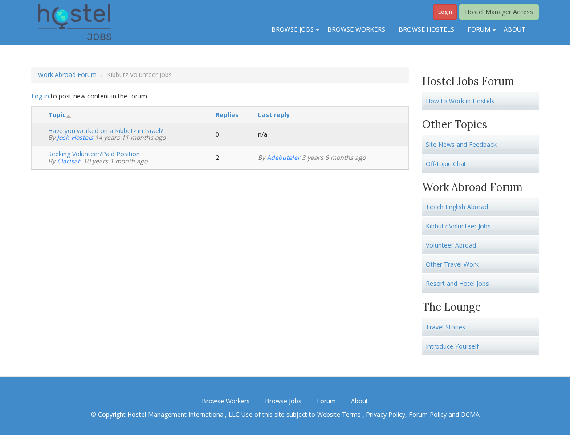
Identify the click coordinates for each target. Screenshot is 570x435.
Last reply (274, 114)
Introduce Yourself (452, 346)
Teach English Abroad (457, 207)
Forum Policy (428, 414)
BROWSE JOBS (289, 30)
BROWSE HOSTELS (426, 29)
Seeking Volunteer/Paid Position (94, 154)
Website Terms (339, 414)
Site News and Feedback (461, 144)
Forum (326, 401)
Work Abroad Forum (67, 74)
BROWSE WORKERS (356, 29)
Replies (227, 114)
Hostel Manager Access (499, 12)
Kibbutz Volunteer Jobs (458, 226)
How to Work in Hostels (460, 101)
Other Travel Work (452, 264)
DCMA (470, 414)
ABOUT (514, 29)
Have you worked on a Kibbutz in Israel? (105, 130)
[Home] (74, 21)
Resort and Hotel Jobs (457, 283)
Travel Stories (445, 327)
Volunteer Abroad (451, 245)
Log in (40, 96)
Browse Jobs (283, 401)
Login (445, 12)
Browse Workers (226, 401)
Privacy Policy (385, 414)
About (359, 401)
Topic (57, 114)
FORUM (475, 30)
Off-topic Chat (446, 163)
